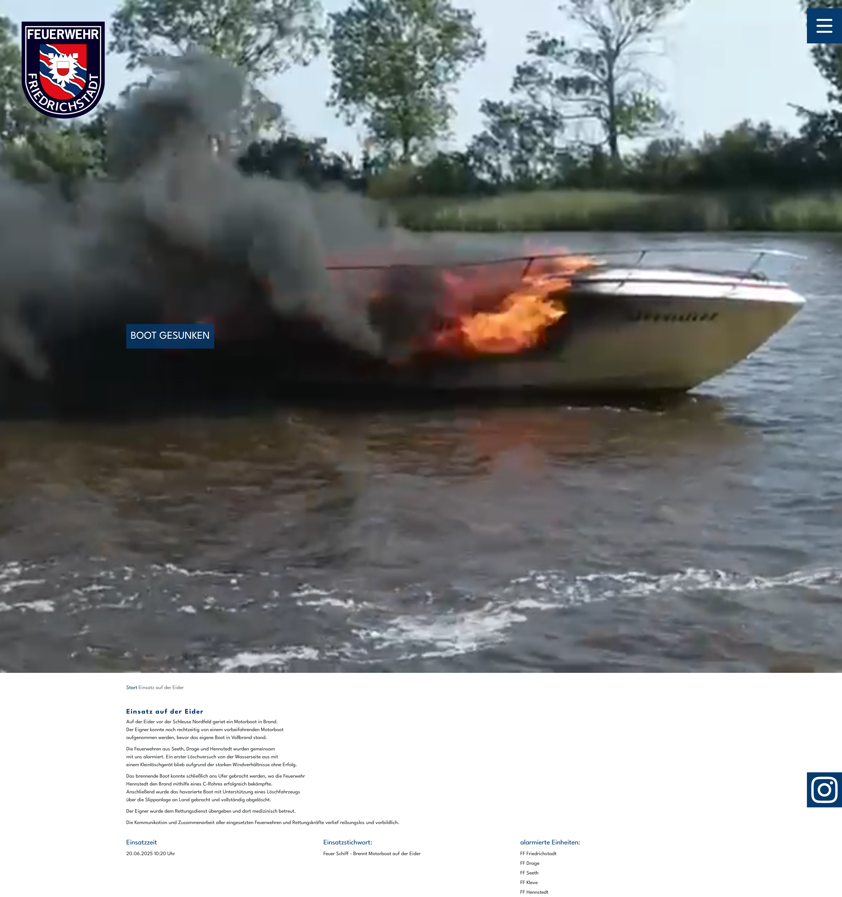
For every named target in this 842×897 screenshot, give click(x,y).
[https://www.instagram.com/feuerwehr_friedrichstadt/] (824, 790)
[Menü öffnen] (824, 25)
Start (131, 687)
